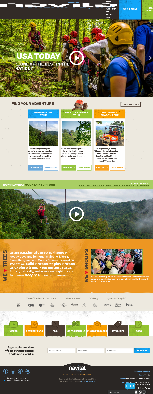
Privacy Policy (144, 388)
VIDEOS (14, 331)
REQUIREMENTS (34, 331)
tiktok (20, 371)
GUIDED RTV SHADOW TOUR (91, 186)
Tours (108, 6)
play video (77, 58)
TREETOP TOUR (142, 186)
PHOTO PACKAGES (97, 331)
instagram (13, 371)
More (108, 17)
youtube (27, 371)
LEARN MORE (62, 276)
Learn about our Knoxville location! (77, 375)
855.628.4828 (132, 379)
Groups (109, 14)
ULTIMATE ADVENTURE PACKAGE (119, 186)
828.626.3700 (144, 379)
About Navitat (109, 2)
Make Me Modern (88, 381)
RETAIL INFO (118, 331)
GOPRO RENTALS (76, 331)
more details (51, 168)
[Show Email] (136, 392)
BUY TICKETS (36, 168)
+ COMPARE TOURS (131, 104)
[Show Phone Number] (140, 392)
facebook (5, 371)
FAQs (55, 331)
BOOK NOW (130, 9)
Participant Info (111, 10)
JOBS (139, 331)
